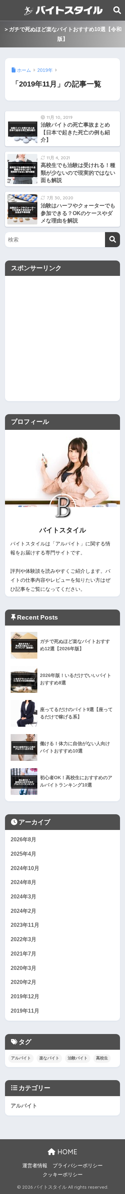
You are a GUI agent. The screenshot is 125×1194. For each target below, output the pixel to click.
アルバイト (21, 1058)
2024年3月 (23, 896)
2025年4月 (23, 854)
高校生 (102, 1058)
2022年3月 (23, 939)
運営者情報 (34, 1165)
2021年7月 (23, 954)
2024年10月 (25, 868)
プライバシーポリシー (78, 1165)
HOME (66, 1152)
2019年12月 (25, 996)
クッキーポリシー (63, 1174)
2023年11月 (25, 925)
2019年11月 (25, 1011)
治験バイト (78, 1058)
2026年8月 (23, 839)
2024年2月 (23, 911)
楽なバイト (49, 1058)
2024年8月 (23, 882)
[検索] (112, 239)
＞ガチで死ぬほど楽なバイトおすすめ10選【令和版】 (63, 34)
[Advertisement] (62, 338)
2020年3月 (23, 968)
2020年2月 (23, 982)
